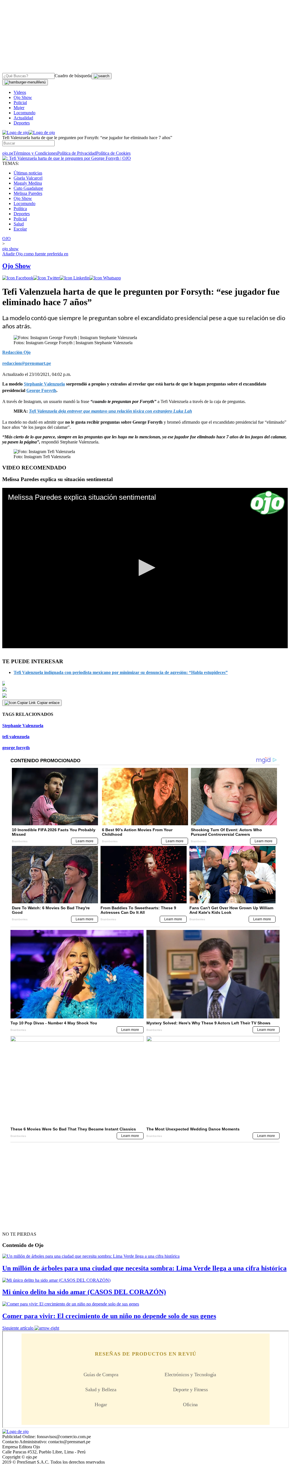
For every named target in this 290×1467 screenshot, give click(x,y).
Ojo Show (23, 97)
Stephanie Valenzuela (22, 725)
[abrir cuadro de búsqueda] (101, 76)
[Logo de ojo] (15, 132)
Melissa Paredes (28, 193)
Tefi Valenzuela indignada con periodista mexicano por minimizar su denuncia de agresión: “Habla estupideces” (121, 672)
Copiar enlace (48, 703)
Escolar (20, 229)
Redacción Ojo (16, 352)
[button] (145, 567)
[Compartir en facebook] (17, 277)
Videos (20, 92)
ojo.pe (7, 153)
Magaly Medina (28, 183)
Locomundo (24, 112)
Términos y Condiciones (35, 153)
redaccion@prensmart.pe (26, 363)
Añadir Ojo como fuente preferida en (35, 253)
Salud (19, 223)
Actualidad (23, 117)
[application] (145, 568)
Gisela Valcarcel (28, 178)
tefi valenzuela (15, 736)
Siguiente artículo (17, 1328)
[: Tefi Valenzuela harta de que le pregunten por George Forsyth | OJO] (66, 158)
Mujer (19, 107)
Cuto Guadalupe (28, 188)
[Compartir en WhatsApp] (105, 277)
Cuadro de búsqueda (73, 75)
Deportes (22, 122)
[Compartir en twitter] (46, 277)
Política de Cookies (113, 153)
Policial (20, 102)
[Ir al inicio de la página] (15, 1224)
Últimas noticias (28, 173)
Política (20, 208)
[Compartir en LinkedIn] (74, 277)
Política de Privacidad (76, 153)
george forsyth (16, 747)
